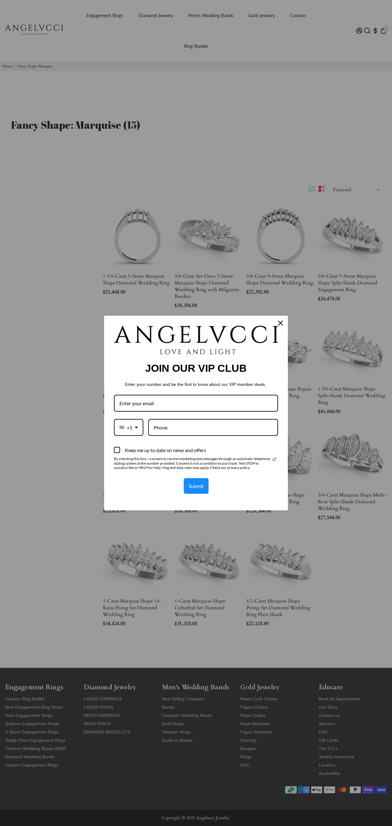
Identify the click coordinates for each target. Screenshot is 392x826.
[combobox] (128, 427)
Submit (196, 486)
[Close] (280, 323)
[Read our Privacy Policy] (274, 459)
